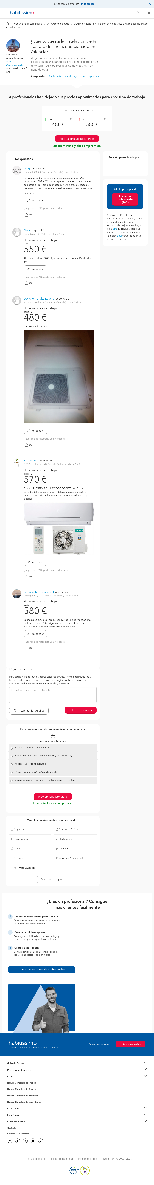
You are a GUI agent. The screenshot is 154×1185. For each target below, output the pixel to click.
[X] (25, 1141)
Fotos (9, 1086)
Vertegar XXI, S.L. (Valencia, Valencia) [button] (44, 596)
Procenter (11, 1089)
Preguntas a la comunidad (28, 24)
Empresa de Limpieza (17, 1077)
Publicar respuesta (80, 710)
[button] (13, 45)
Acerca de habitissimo (18, 1126)
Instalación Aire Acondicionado (32, 748)
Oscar (27, 230)
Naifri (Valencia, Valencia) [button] (38, 234)
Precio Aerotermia (16, 1070)
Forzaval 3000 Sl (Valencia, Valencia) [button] (44, 172)
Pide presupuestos (130, 1044)
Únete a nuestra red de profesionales (42, 969)
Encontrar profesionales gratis (125, 199)
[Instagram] (10, 1141)
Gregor (28, 168)
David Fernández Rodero (39, 298)
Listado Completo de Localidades (24, 1102)
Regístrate (12, 1115)
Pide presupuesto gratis (52, 796)
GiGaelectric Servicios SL (39, 592)
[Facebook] (17, 1141)
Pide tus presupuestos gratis (77, 139)
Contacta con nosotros (18, 1134)
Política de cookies (88, 1159)
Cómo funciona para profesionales (24, 1119)
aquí (114, 229)
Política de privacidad (61, 1159)
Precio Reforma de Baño (19, 1067)
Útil (30, 215)
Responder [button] (37, 201)
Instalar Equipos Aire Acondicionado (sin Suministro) (43, 756)
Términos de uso (36, 1159)
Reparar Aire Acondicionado (30, 764)
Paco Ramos (31, 460)
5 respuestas (37, 76)
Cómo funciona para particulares (23, 1112)
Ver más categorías (53, 879)
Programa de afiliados (17, 1132)
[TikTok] (40, 1141)
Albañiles (11, 1098)
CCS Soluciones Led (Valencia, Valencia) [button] (46, 464)
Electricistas (12, 1095)
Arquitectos (12, 1101)
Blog (9, 1080)
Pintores (11, 1092)
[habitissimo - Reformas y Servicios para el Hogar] (20, 13)
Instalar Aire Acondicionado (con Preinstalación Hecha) (45, 780)
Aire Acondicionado (58, 24)
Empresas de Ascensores (19, 1074)
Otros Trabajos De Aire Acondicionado (36, 772)
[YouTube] (33, 1141)
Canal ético (12, 1129)
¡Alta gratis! (87, 4)
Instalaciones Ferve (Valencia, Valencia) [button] (45, 302)
